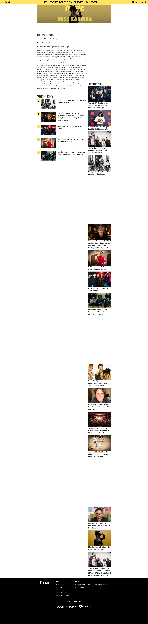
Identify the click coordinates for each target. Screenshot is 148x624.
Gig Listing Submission (80, 587)
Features (54, 2)
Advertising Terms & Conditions (62, 595)
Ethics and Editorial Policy (61, 592)
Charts (72, 2)
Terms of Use (58, 590)
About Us (58, 584)
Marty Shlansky (53, 39)
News (45, 2)
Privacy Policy (59, 587)
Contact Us (77, 590)
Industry (63, 2)
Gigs (87, 2)
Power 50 (95, 2)
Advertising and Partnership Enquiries (83, 584)
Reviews (80, 2)
